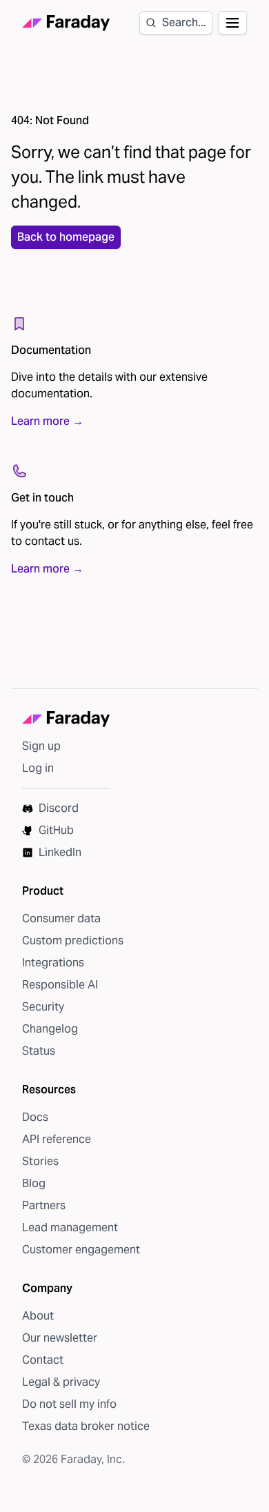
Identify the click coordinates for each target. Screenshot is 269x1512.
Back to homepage (65, 237)
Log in (38, 768)
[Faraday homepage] (66, 23)
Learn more (47, 421)
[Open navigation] (232, 22)
